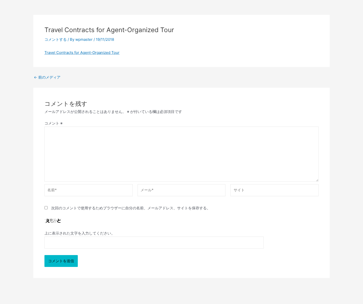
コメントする (55, 39)
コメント (53, 123)
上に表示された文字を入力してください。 (79, 233)
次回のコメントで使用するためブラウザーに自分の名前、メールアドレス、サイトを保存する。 (130, 208)
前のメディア (47, 77)
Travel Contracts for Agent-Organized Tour (82, 52)
